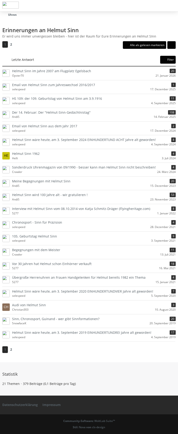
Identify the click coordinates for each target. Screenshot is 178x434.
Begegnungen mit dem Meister (36, 250)
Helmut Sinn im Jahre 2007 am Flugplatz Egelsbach (51, 71)
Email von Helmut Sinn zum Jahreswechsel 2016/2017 (53, 85)
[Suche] (148, 5)
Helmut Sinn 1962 (26, 153)
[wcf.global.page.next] (18, 44)
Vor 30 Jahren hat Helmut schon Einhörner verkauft (52, 264)
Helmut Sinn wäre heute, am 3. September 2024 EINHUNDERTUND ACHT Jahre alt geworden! (84, 139)
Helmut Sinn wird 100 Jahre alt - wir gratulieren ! (50, 195)
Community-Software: (89, 421)
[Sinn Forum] (10, 5)
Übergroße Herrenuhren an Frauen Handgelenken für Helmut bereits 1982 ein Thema (79, 277)
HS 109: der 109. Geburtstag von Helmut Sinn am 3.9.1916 (57, 98)
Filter (170, 60)
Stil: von (89, 427)
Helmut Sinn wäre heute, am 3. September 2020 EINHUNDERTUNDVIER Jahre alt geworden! (82, 291)
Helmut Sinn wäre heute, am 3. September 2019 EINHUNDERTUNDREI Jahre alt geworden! (81, 332)
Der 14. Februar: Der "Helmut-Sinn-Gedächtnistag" (51, 112)
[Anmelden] (160, 6)
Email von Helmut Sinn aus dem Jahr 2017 (44, 126)
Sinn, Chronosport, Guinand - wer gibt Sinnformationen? (55, 319)
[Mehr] (171, 45)
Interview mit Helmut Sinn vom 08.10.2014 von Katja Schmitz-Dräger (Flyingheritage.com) (81, 208)
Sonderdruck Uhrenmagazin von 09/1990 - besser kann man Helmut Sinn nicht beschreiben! (84, 167)
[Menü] (172, 5)
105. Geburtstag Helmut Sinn (34, 236)
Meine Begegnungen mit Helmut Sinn (41, 181)
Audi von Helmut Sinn (29, 305)
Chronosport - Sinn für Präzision (37, 222)
